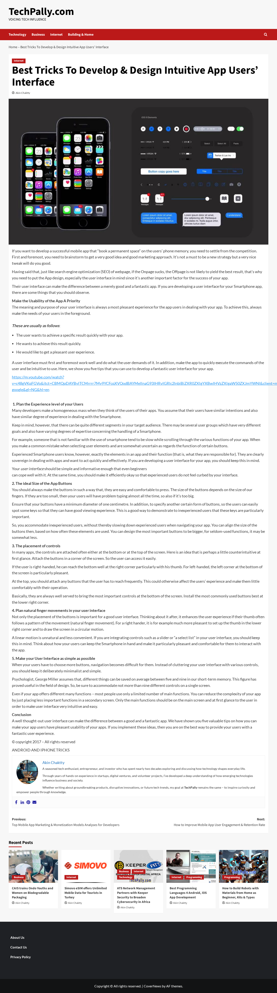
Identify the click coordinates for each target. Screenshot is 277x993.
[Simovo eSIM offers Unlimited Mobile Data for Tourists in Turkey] (86, 866)
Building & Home (80, 34)
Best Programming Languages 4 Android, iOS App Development (188, 893)
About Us (17, 937)
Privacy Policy (20, 957)
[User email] (34, 802)
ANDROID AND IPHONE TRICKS (41, 750)
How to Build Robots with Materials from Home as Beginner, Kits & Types (240, 893)
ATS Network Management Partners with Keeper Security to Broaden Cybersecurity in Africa (136, 895)
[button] (265, 34)
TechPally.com (41, 11)
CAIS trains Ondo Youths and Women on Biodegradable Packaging (32, 893)
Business (38, 34)
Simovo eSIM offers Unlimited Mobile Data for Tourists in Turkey (85, 893)
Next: (219, 822)
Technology (17, 34)
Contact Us (18, 947)
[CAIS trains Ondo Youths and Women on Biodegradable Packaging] (33, 866)
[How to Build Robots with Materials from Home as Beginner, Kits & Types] (243, 866)
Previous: (65, 822)
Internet (56, 34)
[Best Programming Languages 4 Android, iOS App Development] (191, 866)
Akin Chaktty (23, 92)
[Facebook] (16, 802)
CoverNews (152, 986)
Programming (194, 877)
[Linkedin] (22, 802)
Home (13, 47)
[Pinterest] (28, 802)
